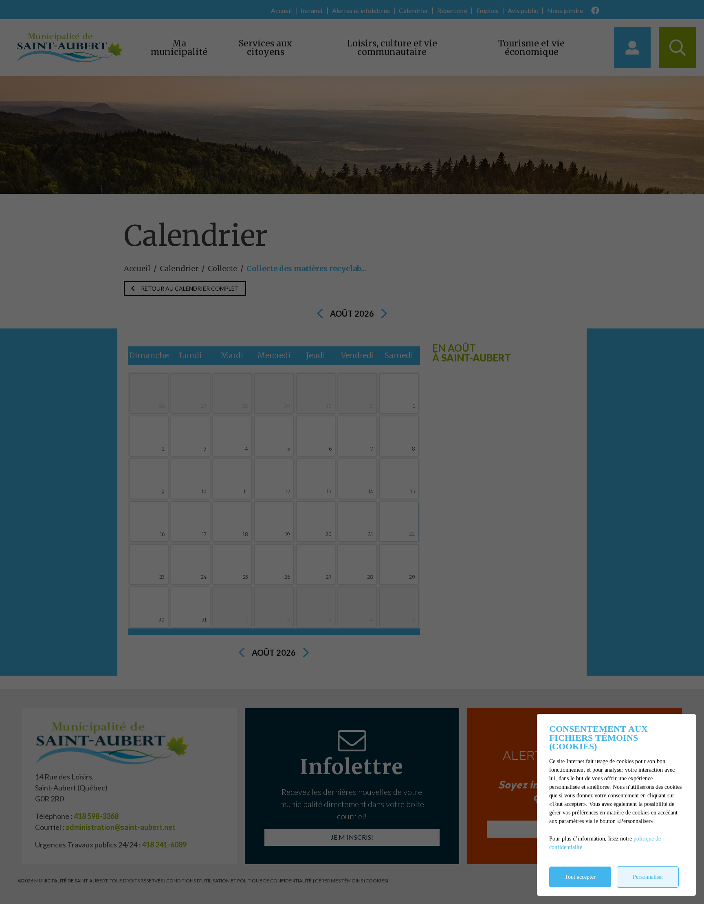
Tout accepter (580, 877)
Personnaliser (648, 877)
